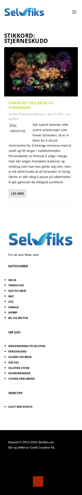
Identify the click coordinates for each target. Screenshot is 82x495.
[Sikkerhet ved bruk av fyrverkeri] (41, 71)
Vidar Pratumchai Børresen (28, 114)
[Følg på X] (26, 481)
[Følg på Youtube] (38, 481)
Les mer (17, 193)
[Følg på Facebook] (13, 481)
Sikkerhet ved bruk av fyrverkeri (31, 105)
